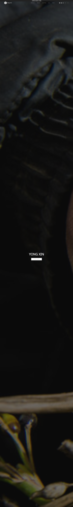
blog (49, 2)
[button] (65, 2)
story (53, 2)
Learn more (36, 259)
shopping (44, 2)
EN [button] (67, 2)
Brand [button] (38, 2)
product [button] (33, 2)
